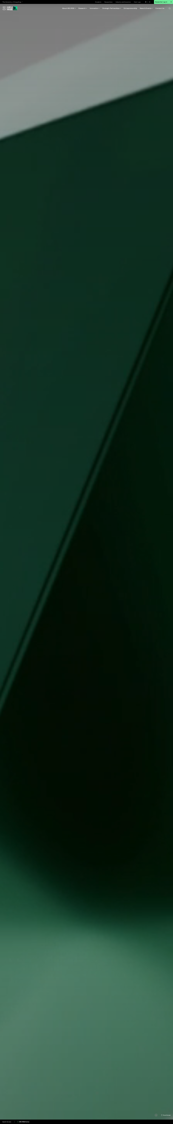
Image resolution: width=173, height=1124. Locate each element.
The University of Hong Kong (11, 2)
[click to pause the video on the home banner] (156, 1115)
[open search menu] (170, 8)
